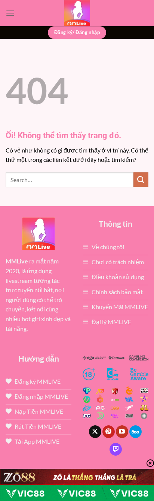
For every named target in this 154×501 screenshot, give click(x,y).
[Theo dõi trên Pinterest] (108, 431)
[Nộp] (140, 179)
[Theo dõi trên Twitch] (116, 449)
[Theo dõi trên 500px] (135, 431)
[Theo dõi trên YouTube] (122, 431)
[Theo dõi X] (95, 431)
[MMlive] (77, 13)
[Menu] (10, 13)
